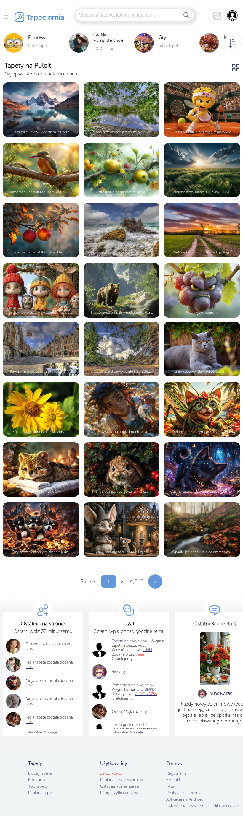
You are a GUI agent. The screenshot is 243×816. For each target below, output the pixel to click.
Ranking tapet (40, 792)
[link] (29, 666)
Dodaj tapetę (40, 773)
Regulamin (176, 773)
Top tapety (38, 786)
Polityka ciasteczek (183, 792)
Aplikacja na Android (184, 799)
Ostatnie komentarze (119, 786)
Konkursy (36, 779)
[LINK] (148, 689)
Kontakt (173, 779)
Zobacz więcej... (43, 731)
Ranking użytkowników (121, 779)
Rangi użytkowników (119, 792)
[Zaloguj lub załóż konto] (233, 16)
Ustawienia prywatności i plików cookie (202, 805)
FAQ (170, 786)
